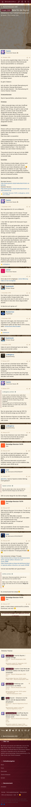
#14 (29, 604)
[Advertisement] (15, 33)
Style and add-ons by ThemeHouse (18, 800)
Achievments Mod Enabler (13, 326)
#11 (29, 476)
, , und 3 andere (16, 193)
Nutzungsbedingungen (12, 792)
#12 (29, 508)
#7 (29, 361)
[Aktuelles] (25, 2)
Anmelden (3, 786)
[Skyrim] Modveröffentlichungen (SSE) (17, 725)
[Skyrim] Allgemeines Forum (20, 703)
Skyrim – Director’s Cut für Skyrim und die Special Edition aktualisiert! (16, 700)
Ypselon (4, 15)
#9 (29, 432)
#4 (29, 293)
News (2, 764)
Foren (2, 768)
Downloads (4, 771)
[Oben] (18, 795)
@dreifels (4, 479)
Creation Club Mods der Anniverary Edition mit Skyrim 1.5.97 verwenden (18, 670)
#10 (29, 451)
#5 (29, 318)
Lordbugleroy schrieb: (8, 392)
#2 (29, 206)
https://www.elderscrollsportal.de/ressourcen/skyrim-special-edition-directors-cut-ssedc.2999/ (15, 559)
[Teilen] (27, 57)
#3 (29, 276)
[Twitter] (4, 804)
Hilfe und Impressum (6, 795)
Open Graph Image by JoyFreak (9, 802)
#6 (29, 344)
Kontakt (3, 778)
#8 (29, 388)
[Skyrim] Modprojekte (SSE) (18, 659)
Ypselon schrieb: (6, 485)
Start (15, 795)
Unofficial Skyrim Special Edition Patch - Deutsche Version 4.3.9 (17, 715)
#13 (29, 541)
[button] (2, 1)
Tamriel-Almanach (5, 774)
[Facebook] (1, 804)
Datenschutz (23, 792)
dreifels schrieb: (6, 574)
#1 (29, 57)
